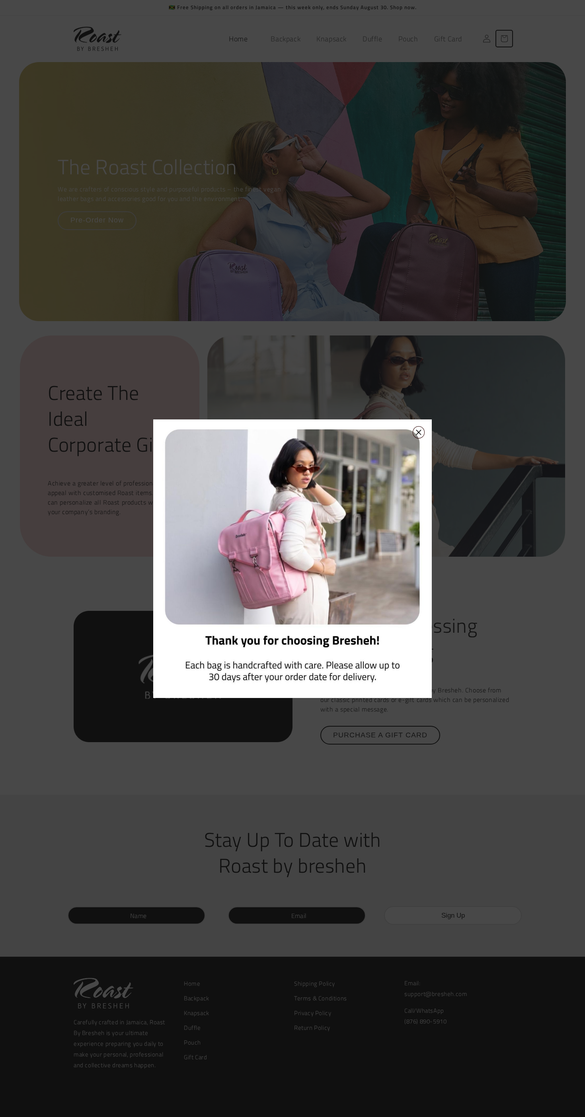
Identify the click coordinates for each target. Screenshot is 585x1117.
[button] (422, 428)
